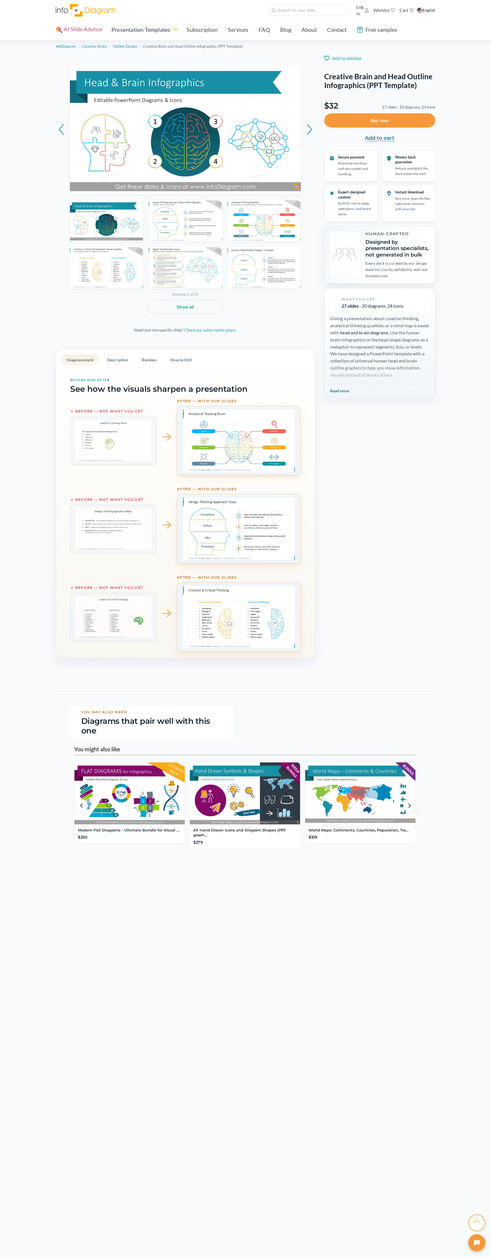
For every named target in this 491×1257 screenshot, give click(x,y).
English (429, 10)
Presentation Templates (140, 29)
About (309, 29)
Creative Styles (94, 46)
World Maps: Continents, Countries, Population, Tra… (359, 830)
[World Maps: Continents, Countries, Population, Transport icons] (360, 793)
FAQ (264, 29)
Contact (337, 29)
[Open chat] (476, 1242)
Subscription (202, 29)
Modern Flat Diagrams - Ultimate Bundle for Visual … (128, 830)
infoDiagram (66, 46)
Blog (285, 29)
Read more (339, 390)
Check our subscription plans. (210, 330)
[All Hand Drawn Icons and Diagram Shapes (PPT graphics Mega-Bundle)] (245, 793)
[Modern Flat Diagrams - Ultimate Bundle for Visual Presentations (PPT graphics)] (129, 793)
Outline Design (125, 46)
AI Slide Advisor (83, 29)
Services (238, 29)
